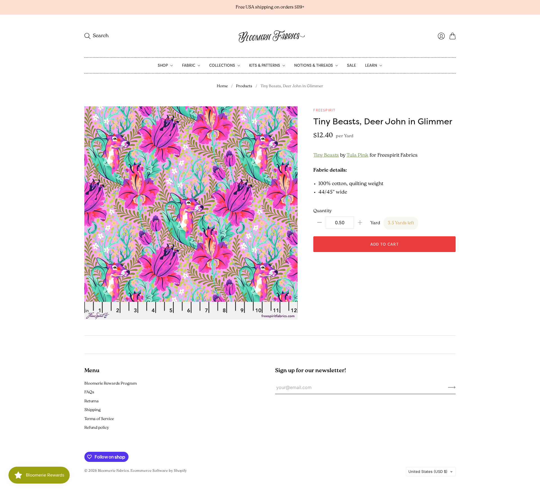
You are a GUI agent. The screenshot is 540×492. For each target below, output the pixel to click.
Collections (222, 65)
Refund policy (96, 428)
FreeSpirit (324, 110)
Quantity (322, 211)
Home (222, 86)
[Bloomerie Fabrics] (270, 36)
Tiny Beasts (326, 155)
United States (427, 471)
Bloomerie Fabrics (113, 471)
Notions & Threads (313, 65)
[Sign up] (452, 387)
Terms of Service (99, 419)
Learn (371, 65)
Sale (351, 65)
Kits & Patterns (264, 65)
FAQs (89, 392)
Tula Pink (357, 155)
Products (244, 86)
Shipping (92, 410)
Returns (91, 401)
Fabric (188, 65)
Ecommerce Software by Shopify (158, 471)
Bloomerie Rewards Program (110, 383)
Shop (163, 65)
